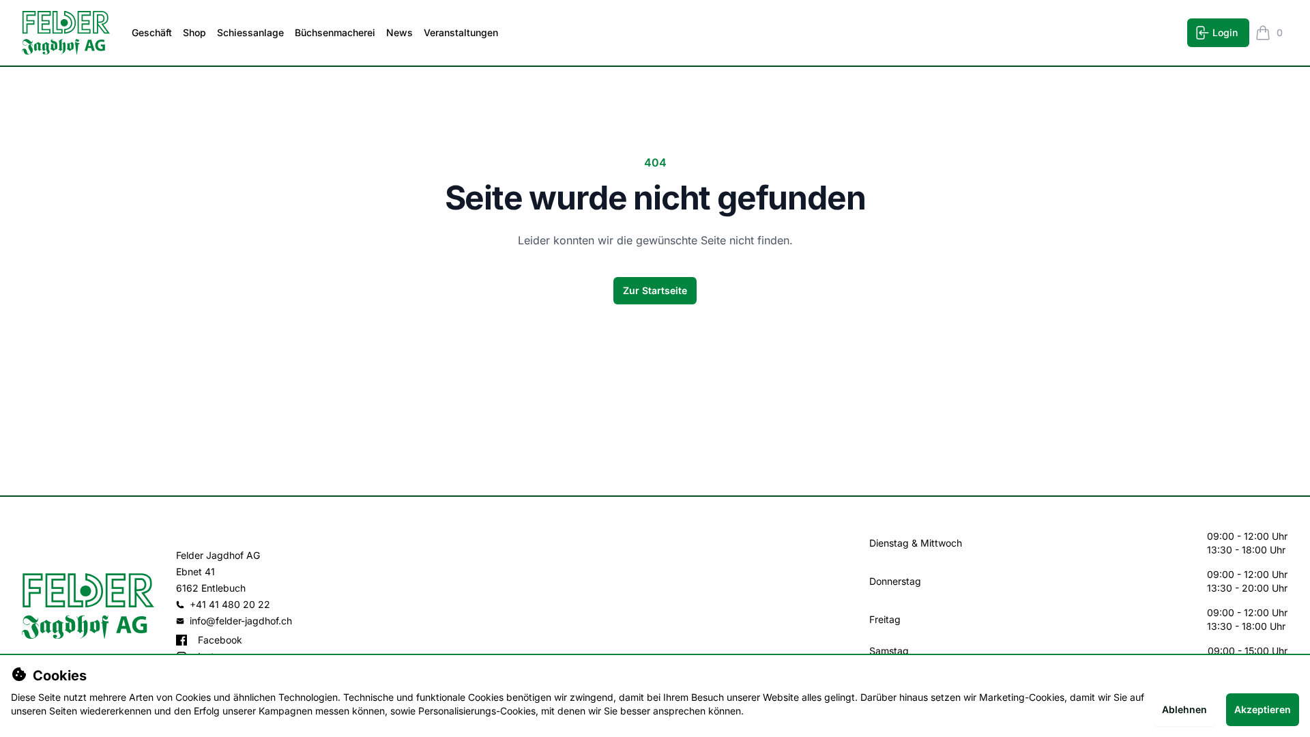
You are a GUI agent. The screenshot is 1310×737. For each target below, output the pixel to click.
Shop (194, 32)
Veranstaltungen (461, 32)
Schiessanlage (250, 32)
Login (1225, 32)
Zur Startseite (655, 290)
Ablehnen (1184, 709)
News (399, 32)
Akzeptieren (1262, 709)
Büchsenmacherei (335, 32)
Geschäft (152, 32)
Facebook (220, 640)
